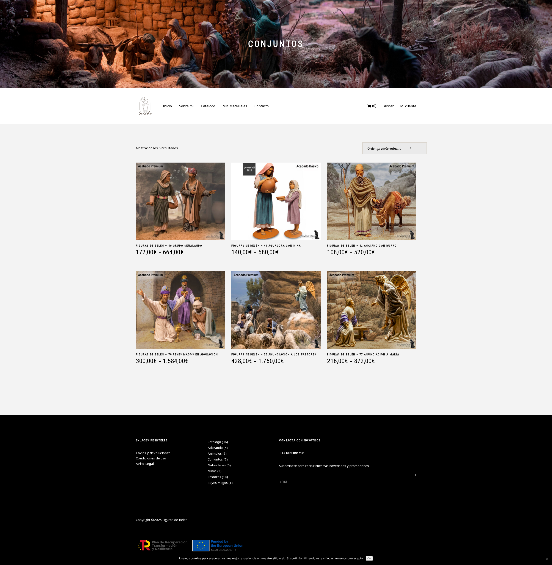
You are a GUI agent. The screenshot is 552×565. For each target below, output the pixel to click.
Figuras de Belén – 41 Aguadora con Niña (266, 245)
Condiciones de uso (151, 458)
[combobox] (394, 148)
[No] (546, 559)
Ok (369, 558)
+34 (291, 453)
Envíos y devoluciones (153, 453)
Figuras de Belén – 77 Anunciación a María (363, 354)
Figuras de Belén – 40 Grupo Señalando (169, 245)
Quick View (137, 258)
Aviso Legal (145, 463)
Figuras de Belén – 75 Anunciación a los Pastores (273, 354)
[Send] (414, 475)
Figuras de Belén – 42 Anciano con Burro (362, 245)
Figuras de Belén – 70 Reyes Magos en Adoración (177, 354)
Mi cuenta (408, 106)
